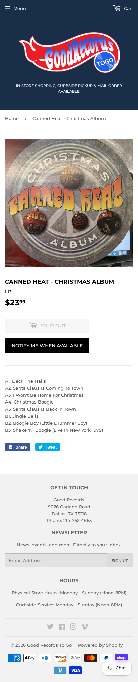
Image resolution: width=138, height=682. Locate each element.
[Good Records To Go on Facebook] (61, 627)
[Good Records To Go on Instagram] (73, 627)
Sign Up (120, 560)
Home (12, 118)
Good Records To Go (49, 645)
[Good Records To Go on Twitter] (50, 627)
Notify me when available (47, 346)
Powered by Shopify (100, 645)
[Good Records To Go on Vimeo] (84, 627)
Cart (128, 8)
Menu (19, 8)
